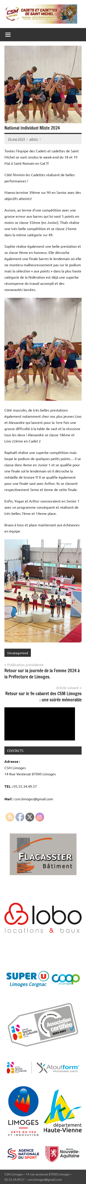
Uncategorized (17, 653)
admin (33, 139)
